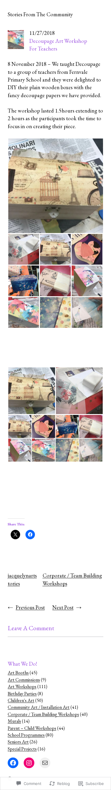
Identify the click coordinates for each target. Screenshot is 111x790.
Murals (14, 721)
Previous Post (30, 607)
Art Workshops (22, 686)
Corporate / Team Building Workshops (43, 714)
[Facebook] (13, 763)
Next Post (62, 607)
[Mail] (45, 763)
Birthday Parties (22, 693)
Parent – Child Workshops (32, 728)
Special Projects (22, 749)
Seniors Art (18, 742)
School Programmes (26, 735)
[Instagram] (29, 763)
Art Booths (18, 673)
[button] (55, 186)
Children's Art (21, 700)
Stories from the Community (40, 14)
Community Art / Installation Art (39, 707)
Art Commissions (24, 680)
